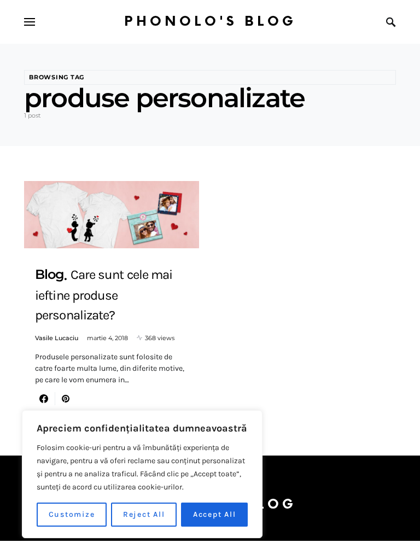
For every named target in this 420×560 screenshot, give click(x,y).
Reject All (144, 514)
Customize (72, 514)
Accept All (214, 514)
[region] (142, 474)
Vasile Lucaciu (56, 338)
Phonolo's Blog (210, 22)
